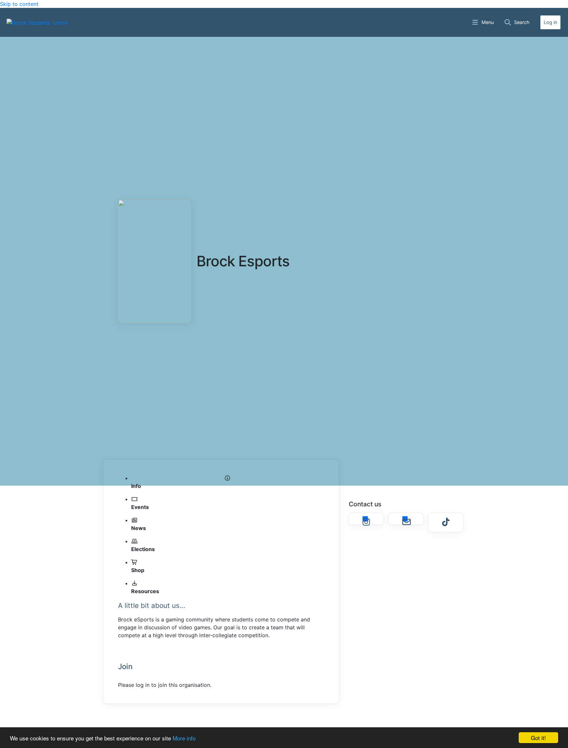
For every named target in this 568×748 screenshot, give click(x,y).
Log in (550, 22)
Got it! (538, 738)
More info (184, 738)
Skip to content (19, 4)
